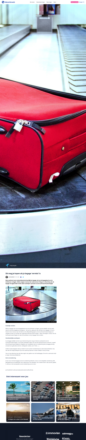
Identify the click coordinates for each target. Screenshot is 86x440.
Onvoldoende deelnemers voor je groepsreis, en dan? (17, 398)
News (55, 2)
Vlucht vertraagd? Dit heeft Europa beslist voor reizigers (67, 418)
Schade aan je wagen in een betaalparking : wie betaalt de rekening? (41, 398)
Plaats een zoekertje (74, 2)
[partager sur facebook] (21, 277)
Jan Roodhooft (11, 277)
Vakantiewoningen (40, 2)
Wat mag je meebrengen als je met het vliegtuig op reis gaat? (67, 398)
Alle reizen (32, 2)
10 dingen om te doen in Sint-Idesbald (18, 419)
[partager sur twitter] (23, 277)
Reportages (49, 2)
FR (83, 2)
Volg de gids (13, 265)
